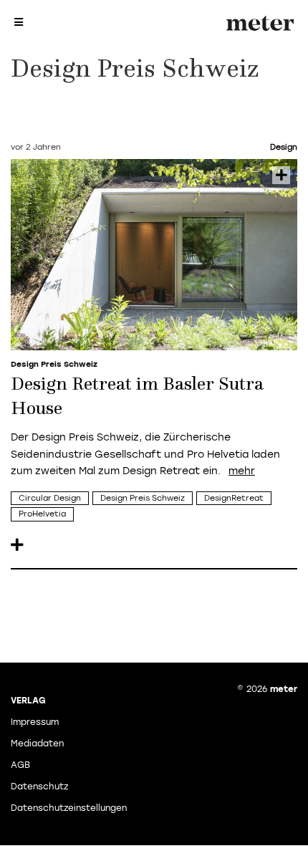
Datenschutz (39, 786)
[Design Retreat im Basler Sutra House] (154, 254)
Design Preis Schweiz (142, 498)
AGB (20, 765)
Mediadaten (37, 743)
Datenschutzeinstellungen (69, 808)
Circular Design (50, 498)
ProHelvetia (42, 514)
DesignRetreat (234, 498)
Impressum (35, 722)
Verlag (28, 700)
